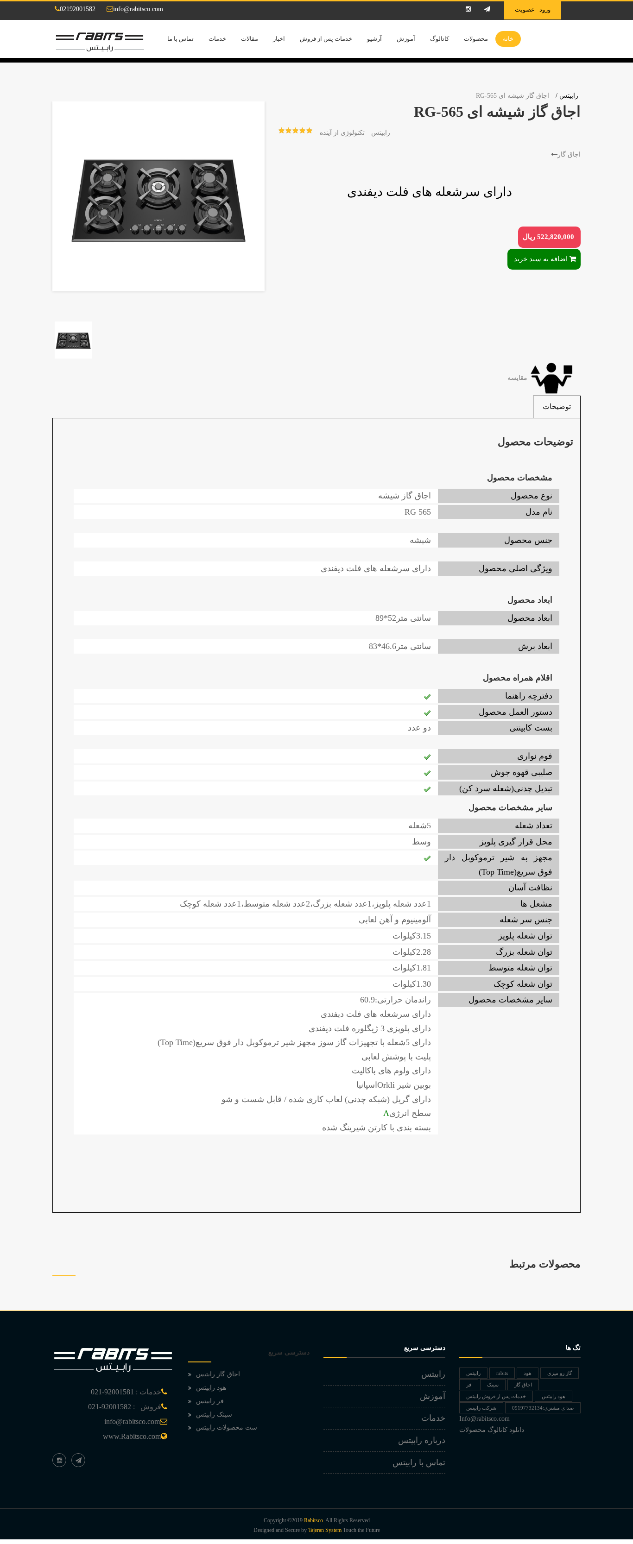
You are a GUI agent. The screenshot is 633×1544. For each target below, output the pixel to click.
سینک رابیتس (214, 1414)
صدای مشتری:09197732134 (543, 1408)
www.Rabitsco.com (132, 1436)
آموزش (406, 38)
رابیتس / (567, 95)
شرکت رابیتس (481, 1408)
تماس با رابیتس (418, 1462)
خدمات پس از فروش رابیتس (496, 1396)
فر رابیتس (210, 1401)
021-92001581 (112, 1392)
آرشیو (374, 38)
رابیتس (380, 132)
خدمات (217, 38)
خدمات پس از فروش (326, 38)
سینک (493, 1384)
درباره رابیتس (421, 1440)
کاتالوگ (439, 38)
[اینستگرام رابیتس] (59, 1460)
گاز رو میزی (559, 1373)
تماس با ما (180, 38)
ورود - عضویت (533, 9)
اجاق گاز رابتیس (218, 1374)
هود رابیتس (211, 1387)
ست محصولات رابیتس (226, 1427)
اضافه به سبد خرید (541, 259)
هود (528, 1373)
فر (468, 1384)
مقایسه (518, 377)
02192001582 (77, 9)
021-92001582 (109, 1407)
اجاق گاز (569, 154)
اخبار (279, 38)
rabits (502, 1373)
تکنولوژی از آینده (342, 132)
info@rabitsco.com (138, 9)
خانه (508, 38)
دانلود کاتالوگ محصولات (491, 1429)
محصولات (476, 38)
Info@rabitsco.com (484, 1418)
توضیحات (557, 406)
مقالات (249, 38)
